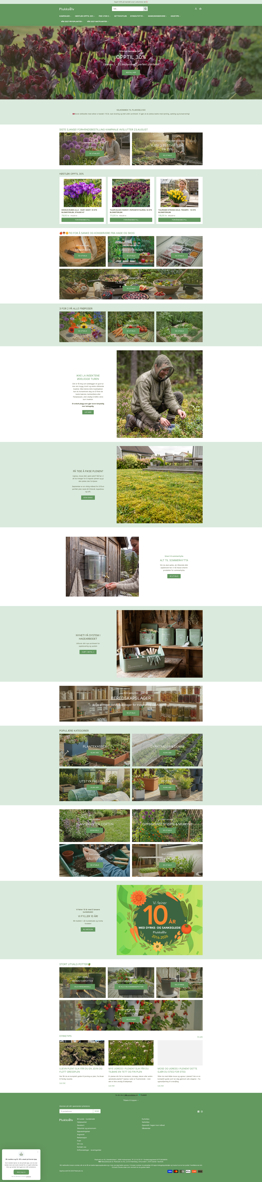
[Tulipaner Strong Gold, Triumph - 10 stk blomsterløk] (179, 193)
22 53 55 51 (138, 1159)
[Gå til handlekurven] (200, 9)
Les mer (62, 1083)
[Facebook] (198, 1111)
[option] (131, 62)
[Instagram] (202, 1111)
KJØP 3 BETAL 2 (88, 652)
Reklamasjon (82, 1138)
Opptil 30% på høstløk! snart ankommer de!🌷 (131, 2)
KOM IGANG (88, 498)
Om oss (80, 1144)
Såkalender (146, 1128)
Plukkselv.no (78, 1171)
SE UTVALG (131, 713)
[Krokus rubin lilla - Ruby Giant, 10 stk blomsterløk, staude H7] (83, 193)
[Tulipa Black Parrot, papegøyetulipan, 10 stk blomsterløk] (131, 193)
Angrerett (80, 1134)
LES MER (88, 412)
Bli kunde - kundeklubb (86, 1119)
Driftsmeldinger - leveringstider (89, 1150)
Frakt (79, 1141)
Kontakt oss (81, 1147)
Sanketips (145, 1122)
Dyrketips (65, 1036)
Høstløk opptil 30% (71, 173)
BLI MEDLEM (88, 929)
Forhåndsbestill (82, 220)
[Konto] (196, 9)
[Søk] (145, 8)
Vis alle (200, 1037)
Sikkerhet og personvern (86, 1128)
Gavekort (80, 1125)
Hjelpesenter (82, 1122)
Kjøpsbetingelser (83, 1131)
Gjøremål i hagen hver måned (153, 1125)
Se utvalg (174, 576)
